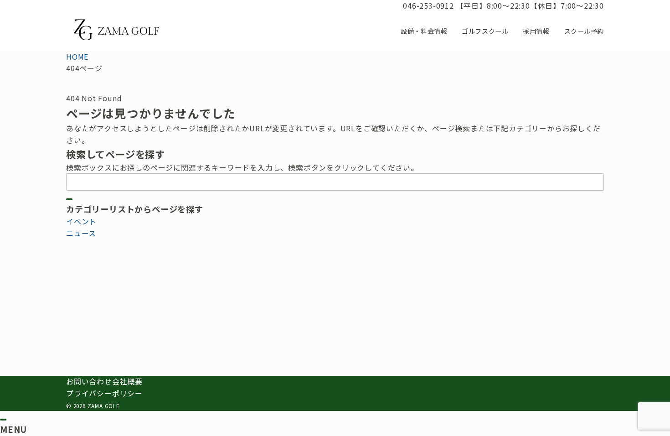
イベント (81, 221)
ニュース (81, 233)
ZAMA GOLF (103, 406)
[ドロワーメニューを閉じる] (3, 419)
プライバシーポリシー (104, 393)
